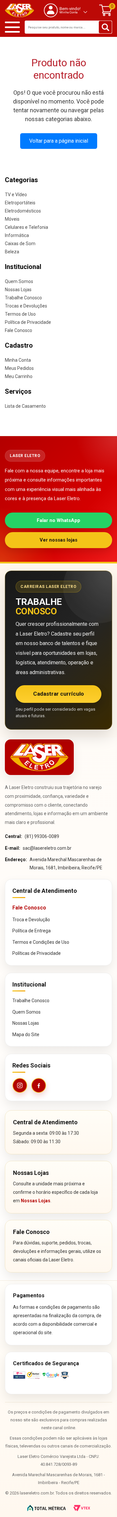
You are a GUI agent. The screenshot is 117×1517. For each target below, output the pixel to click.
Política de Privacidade (28, 322)
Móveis (12, 219)
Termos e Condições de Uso (40, 942)
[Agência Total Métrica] (46, 1508)
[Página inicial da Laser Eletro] (39, 757)
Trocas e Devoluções (26, 305)
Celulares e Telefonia (26, 227)
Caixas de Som (20, 243)
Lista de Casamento (25, 406)
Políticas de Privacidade (36, 953)
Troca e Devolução (31, 919)
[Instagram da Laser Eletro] (19, 1085)
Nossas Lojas (18, 289)
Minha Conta (18, 360)
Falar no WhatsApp (58, 520)
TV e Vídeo (16, 194)
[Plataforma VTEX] (81, 1508)
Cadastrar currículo (58, 693)
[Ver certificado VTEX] (58, 1375)
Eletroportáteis (20, 202)
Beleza (12, 251)
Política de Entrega (31, 930)
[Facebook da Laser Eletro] (38, 1085)
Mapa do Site (25, 1034)
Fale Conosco (18, 330)
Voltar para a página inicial (58, 141)
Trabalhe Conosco (23, 297)
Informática (17, 235)
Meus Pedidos (19, 368)
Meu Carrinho (18, 376)
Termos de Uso (20, 314)
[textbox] (68, 27)
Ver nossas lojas (58, 540)
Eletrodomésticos (23, 210)
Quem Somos (19, 281)
